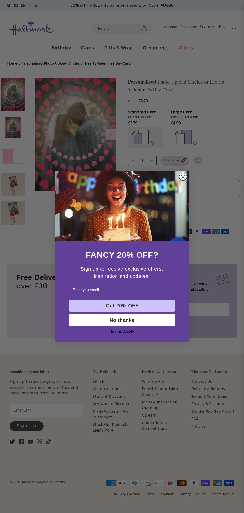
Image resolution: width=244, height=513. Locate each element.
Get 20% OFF (122, 305)
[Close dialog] (183, 177)
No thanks (122, 320)
